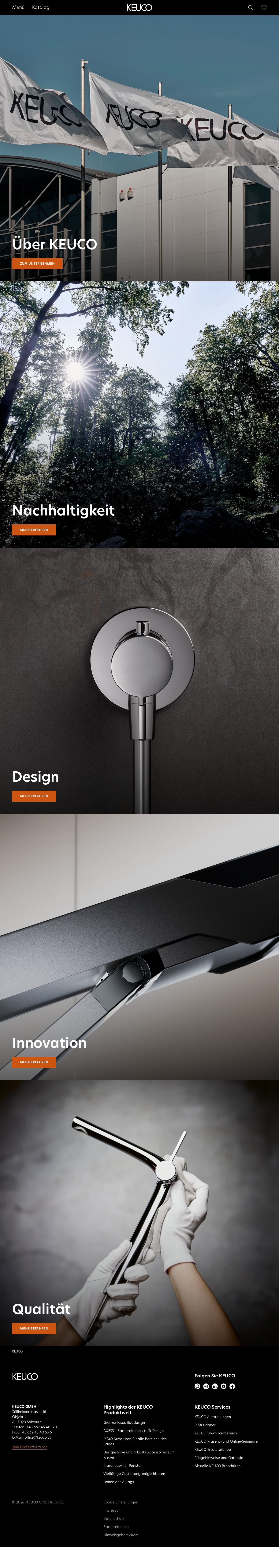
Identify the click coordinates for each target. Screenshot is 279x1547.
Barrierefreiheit (116, 1527)
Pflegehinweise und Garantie (219, 1458)
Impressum (112, 1510)
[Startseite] (139, 7)
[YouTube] (223, 1386)
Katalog (41, 7)
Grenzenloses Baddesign (124, 1423)
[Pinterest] (197, 1386)
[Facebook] (232, 1386)
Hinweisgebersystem (120, 1535)
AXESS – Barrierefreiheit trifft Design (133, 1431)
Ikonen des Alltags (118, 1482)
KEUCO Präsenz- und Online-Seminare (226, 1441)
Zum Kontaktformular (29, 1447)
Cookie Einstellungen (120, 1502)
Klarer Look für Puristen (123, 1466)
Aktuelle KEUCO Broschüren (218, 1466)
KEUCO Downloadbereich (216, 1433)
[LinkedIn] (215, 1386)
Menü (18, 7)
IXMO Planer (205, 1425)
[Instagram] (206, 1386)
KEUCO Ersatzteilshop (213, 1450)
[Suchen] (251, 7)
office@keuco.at (38, 1437)
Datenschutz (113, 1519)
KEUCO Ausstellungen (213, 1417)
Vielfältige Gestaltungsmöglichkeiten (134, 1474)
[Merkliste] (264, 7)
